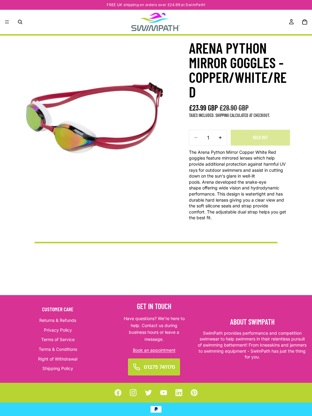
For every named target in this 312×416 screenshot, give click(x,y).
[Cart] (304, 22)
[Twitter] (148, 393)
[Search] (20, 22)
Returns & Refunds (57, 320)
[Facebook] (118, 393)
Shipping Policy (57, 368)
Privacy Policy (58, 330)
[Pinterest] (194, 393)
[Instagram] (133, 393)
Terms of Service (58, 339)
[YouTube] (164, 393)
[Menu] (7, 22)
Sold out (260, 137)
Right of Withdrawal (57, 358)
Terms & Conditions (58, 349)
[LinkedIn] (179, 393)
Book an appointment (154, 350)
